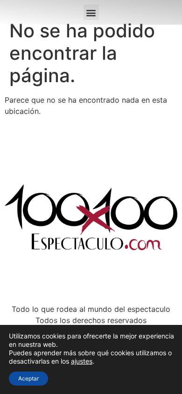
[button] (91, 12)
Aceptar (28, 378)
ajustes (81, 361)
